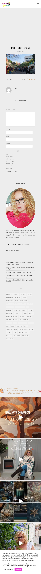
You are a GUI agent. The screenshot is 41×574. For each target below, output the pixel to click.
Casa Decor (9, 300)
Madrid (31, 313)
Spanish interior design (26, 329)
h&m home (9, 313)
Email (7, 136)
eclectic (8, 310)
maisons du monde (11, 316)
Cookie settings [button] (8, 569)
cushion (30, 303)
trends (21, 332)
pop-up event (22, 323)
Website (8, 143)
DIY (28, 307)
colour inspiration (19, 303)
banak (30, 294)
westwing (25, 335)
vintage (27, 332)
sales (12, 326)
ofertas (8, 319)
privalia (30, 323)
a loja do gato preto (12, 294)
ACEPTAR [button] (18, 569)
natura (29, 316)
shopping (19, 326)
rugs (7, 326)
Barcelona (9, 297)
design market (20, 307)
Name (8, 130)
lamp (25, 313)
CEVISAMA (9, 303)
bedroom (18, 297)
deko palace (10, 307)
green (30, 310)
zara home (9, 338)
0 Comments (9, 79)
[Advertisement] (20, 33)
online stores (24, 319)
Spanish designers (11, 329)
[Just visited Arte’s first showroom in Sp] (20, 417)
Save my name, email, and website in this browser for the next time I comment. (10, 161)
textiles (8, 332)
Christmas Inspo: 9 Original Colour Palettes (18, 272)
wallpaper (17, 335)
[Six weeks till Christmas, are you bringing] (20, 501)
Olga (15, 88)
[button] (38, 4)
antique (23, 294)
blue (24, 297)
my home (22, 316)
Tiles (15, 332)
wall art (9, 335)
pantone (8, 323)
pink (15, 323)
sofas (25, 326)
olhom (15, 319)
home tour (18, 313)
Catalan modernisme (21, 300)
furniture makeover (20, 310)
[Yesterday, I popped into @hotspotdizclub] (20, 459)
